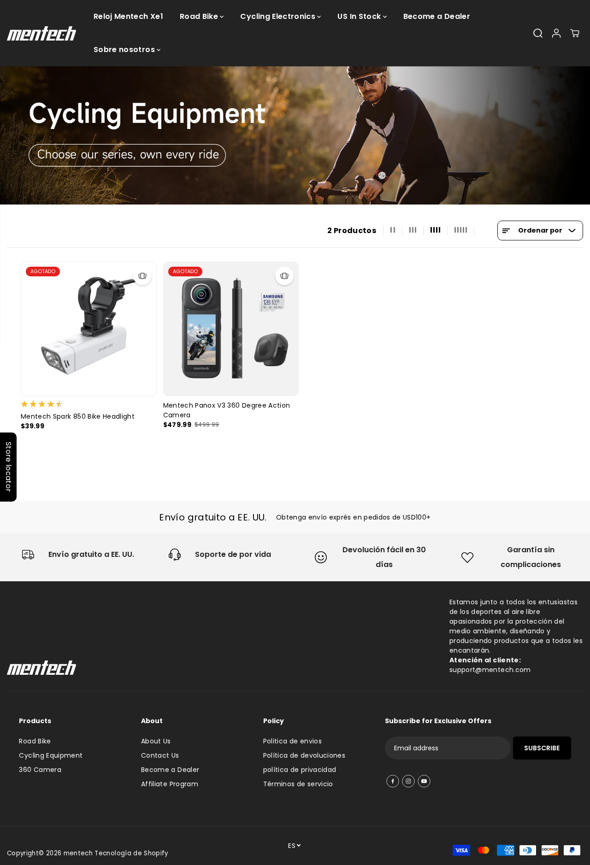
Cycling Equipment (51, 755)
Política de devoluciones (304, 755)
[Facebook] (393, 781)
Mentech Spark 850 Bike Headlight (78, 416)
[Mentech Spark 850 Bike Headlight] (88, 329)
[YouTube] (424, 781)
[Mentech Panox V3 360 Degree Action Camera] (231, 329)
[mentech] (41, 33)
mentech (78, 853)
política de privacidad (299, 769)
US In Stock (360, 16)
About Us (156, 741)
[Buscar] (538, 33)
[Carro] (574, 33)
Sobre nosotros (125, 49)
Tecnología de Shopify (131, 853)
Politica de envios (292, 741)
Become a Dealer (436, 16)
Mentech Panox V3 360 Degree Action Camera (226, 410)
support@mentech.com (490, 669)
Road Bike (200, 16)
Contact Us (160, 755)
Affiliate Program (169, 784)
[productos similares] (142, 276)
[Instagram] (408, 781)
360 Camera (40, 769)
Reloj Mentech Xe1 (128, 16)
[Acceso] (556, 33)
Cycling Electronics (278, 16)
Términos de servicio (298, 784)
